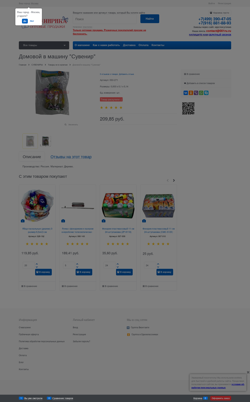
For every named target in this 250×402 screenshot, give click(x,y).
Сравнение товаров (62, 398)
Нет (32, 21)
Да (24, 21)
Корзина (197, 398)
